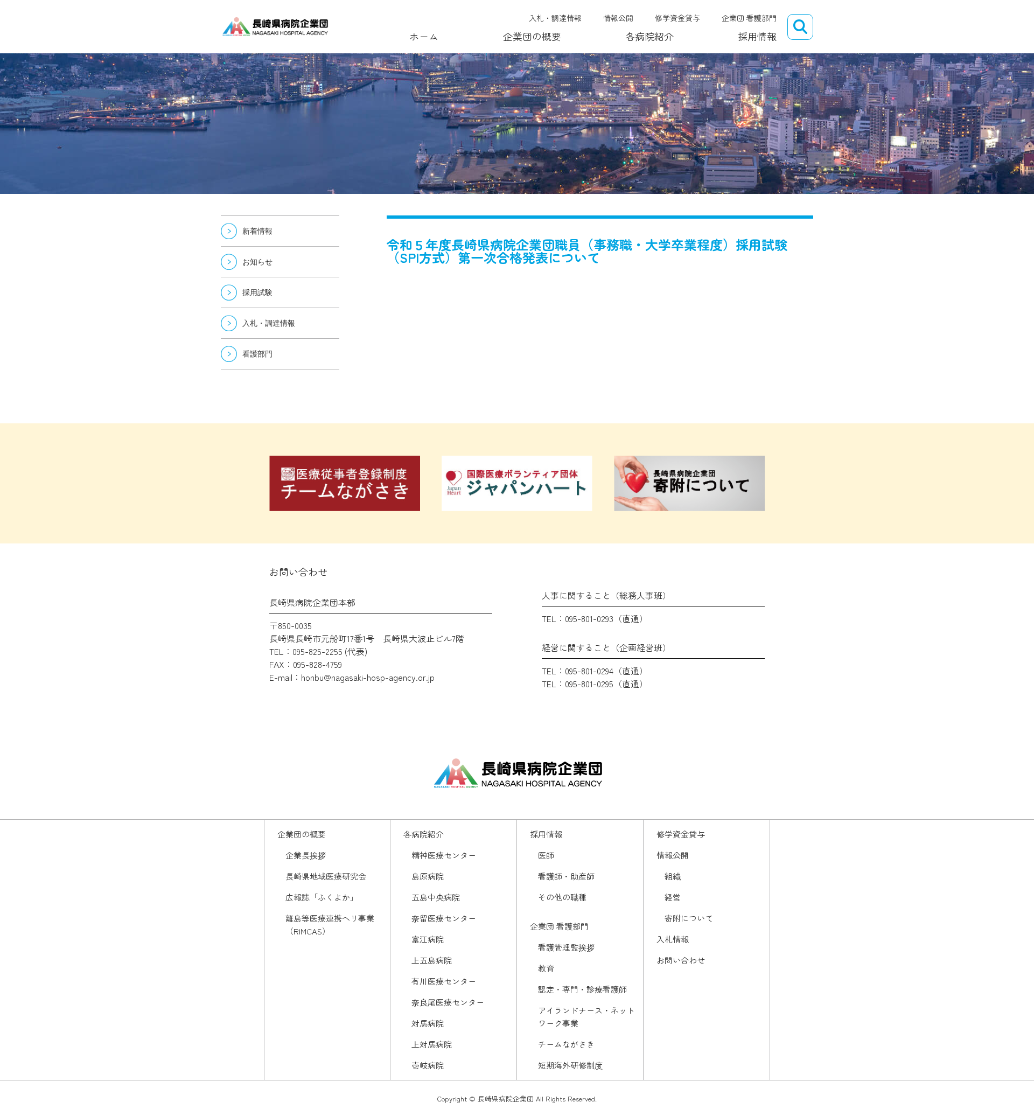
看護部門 (257, 354)
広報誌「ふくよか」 (321, 897)
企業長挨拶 (305, 855)
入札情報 (672, 939)
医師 (546, 855)
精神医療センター (443, 855)
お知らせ (257, 261)
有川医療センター (443, 981)
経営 (673, 897)
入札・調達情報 (555, 17)
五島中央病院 (435, 897)
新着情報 (257, 231)
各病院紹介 (649, 36)
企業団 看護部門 (749, 17)
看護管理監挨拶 (566, 947)
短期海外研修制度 (570, 1065)
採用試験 (257, 292)
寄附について (689, 918)
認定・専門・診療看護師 (582, 989)
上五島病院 (431, 960)
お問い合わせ (680, 960)
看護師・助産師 (566, 876)
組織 (673, 876)
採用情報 (757, 36)
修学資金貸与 (677, 17)
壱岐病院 (427, 1065)
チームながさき (566, 1044)
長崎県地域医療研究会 (325, 876)
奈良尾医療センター (447, 1002)
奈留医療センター (443, 918)
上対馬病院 (431, 1044)
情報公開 (618, 17)
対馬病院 (427, 1023)
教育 (546, 968)
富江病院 (427, 939)
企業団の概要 (532, 36)
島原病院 (427, 876)
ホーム (423, 36)
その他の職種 (562, 897)
